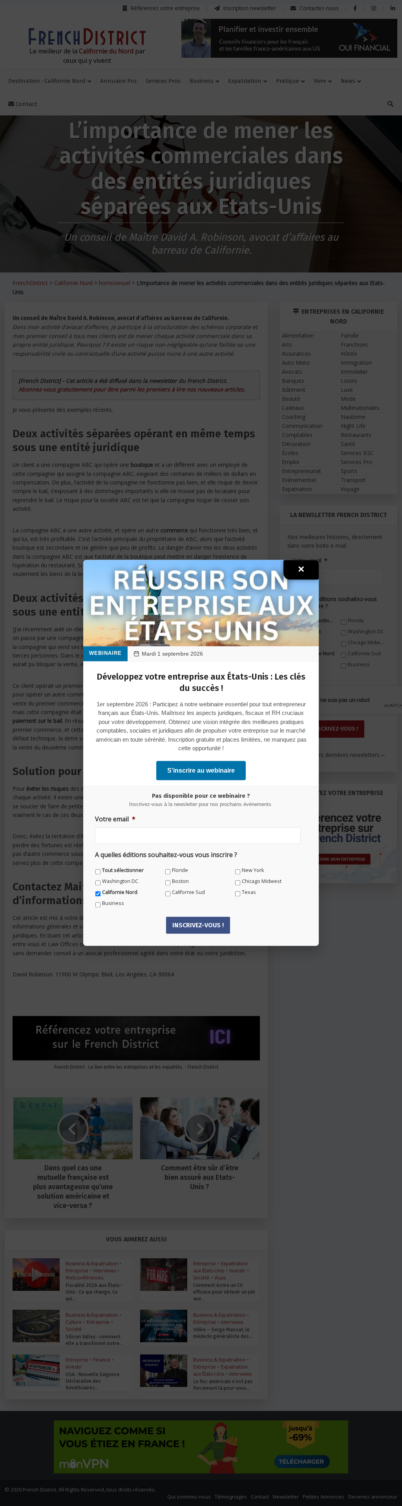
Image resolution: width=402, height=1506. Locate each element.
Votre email (115, 819)
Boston (180, 881)
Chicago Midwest (261, 881)
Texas (249, 892)
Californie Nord (119, 892)
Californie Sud (188, 892)
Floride (180, 870)
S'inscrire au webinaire (201, 770)
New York (253, 870)
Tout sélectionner (123, 870)
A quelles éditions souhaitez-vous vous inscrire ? (166, 855)
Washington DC (120, 881)
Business (113, 903)
